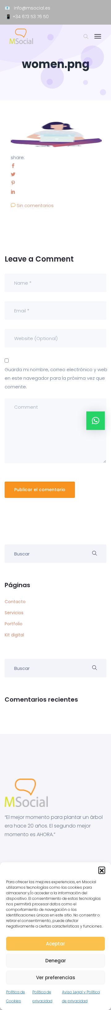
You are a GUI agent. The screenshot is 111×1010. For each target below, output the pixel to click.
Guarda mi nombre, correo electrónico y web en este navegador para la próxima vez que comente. (56, 378)
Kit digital (14, 635)
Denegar (55, 960)
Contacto (15, 602)
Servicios (14, 613)
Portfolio (14, 624)
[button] (102, 870)
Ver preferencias (55, 977)
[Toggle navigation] (97, 39)
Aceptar (55, 943)
